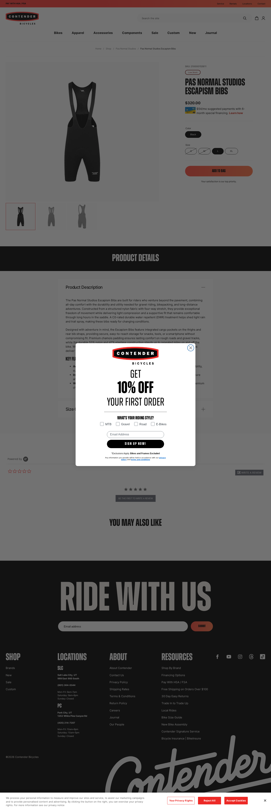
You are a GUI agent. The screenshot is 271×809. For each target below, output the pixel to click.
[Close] (265, 800)
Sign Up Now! (135, 444)
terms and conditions (140, 459)
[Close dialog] (190, 348)
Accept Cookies (236, 800)
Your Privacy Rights (181, 800)
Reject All (210, 800)
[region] (135, 801)
